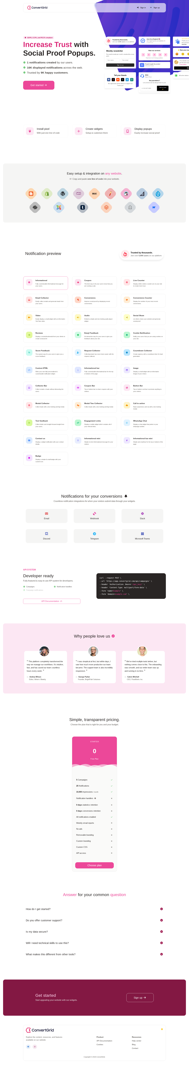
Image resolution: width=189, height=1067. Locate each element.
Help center (136, 1041)
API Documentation (50, 601)
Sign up (156, 8)
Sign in (143, 8)
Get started (37, 85)
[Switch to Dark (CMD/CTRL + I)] (162, 1029)
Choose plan (94, 865)
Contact (135, 1048)
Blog (134, 1044)
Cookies (100, 1044)
